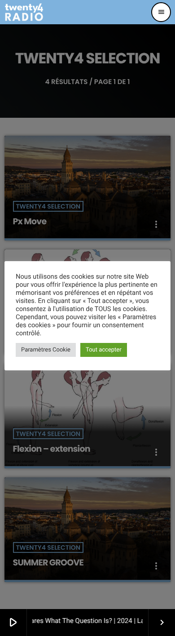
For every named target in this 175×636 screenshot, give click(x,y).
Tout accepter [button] (104, 350)
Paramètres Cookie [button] (45, 350)
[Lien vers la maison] (24, 12)
